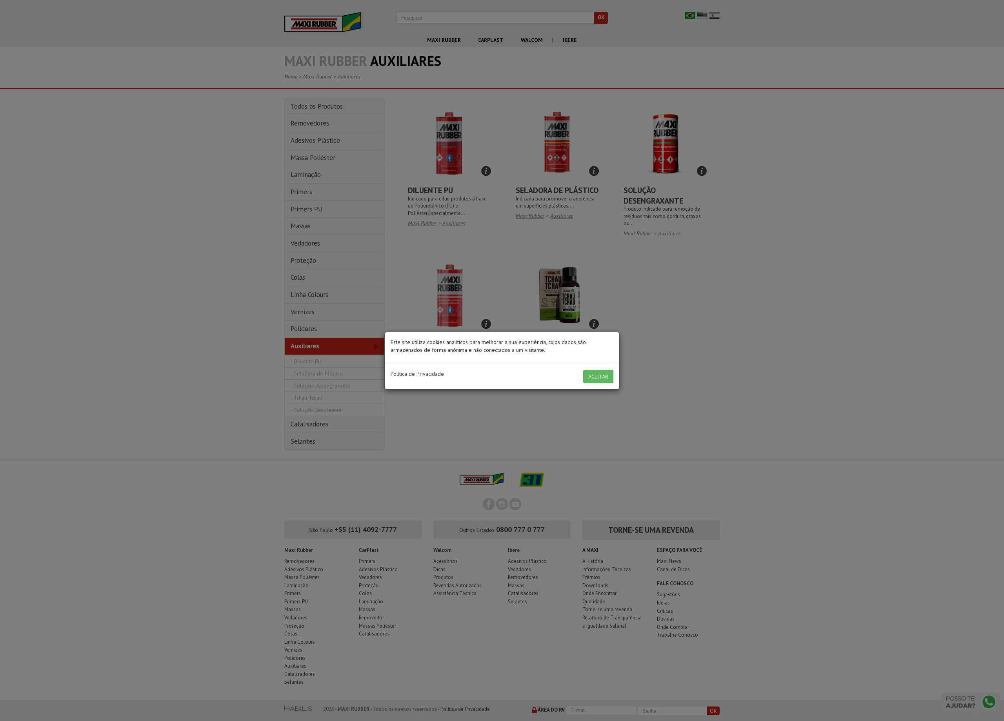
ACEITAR (598, 376)
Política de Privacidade (417, 373)
